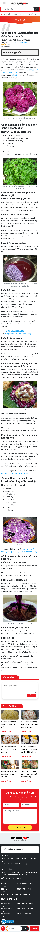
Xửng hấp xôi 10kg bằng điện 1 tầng (18, 334)
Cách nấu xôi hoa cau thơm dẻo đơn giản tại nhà (9, 724)
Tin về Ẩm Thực (16, 14)
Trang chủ (7, 14)
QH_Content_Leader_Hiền (17, 43)
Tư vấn (34, 928)
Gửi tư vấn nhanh (20, 827)
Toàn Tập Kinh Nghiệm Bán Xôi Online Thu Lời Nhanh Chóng (29, 774)
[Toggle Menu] (4, 3)
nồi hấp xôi (16, 75)
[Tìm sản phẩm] (36, 9)
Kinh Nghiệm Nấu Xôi (29, 14)
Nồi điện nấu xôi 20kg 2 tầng (15, 331)
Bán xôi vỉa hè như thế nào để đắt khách (15, 473)
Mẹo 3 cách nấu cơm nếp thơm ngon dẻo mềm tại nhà (8, 749)
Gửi (25, 928)
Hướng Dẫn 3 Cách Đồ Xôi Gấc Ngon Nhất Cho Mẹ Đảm (9, 774)
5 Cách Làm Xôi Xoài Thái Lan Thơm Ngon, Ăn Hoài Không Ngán (29, 749)
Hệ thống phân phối (14, 849)
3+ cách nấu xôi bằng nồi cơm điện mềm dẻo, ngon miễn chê (30, 724)
